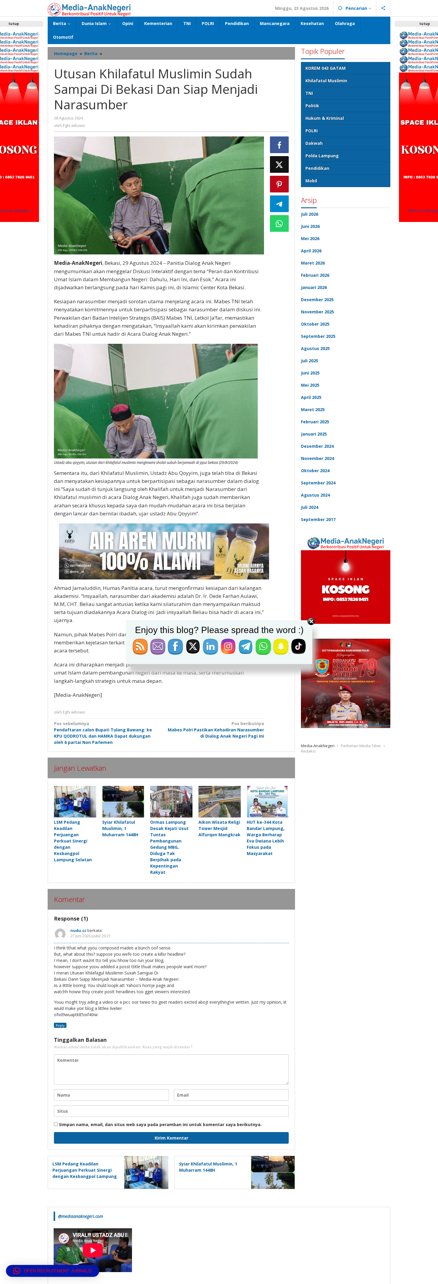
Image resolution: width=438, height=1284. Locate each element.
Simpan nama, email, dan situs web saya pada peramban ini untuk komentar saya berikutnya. (160, 1124)
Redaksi (308, 751)
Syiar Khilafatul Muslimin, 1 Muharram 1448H (120, 828)
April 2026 (311, 251)
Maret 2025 (313, 409)
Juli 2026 (309, 214)
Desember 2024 (317, 446)
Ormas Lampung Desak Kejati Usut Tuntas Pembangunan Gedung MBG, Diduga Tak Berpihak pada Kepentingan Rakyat (169, 847)
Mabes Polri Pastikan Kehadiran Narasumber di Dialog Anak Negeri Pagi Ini (216, 730)
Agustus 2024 (315, 495)
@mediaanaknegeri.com (80, 1216)
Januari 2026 (314, 287)
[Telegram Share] (279, 203)
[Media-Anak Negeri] (89, 9)
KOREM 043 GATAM (325, 68)
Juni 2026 (310, 226)
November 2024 (317, 458)
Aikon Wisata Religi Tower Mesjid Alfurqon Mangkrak (219, 828)
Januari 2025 (314, 434)
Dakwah (314, 143)
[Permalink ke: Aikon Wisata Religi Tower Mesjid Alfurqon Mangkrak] (219, 801)
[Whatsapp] (279, 223)
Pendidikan (317, 168)
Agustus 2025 (315, 348)
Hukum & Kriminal (324, 118)
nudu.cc (78, 930)
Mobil (311, 181)
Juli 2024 (309, 507)
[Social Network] (383, 8)
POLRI (311, 130)
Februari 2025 (315, 422)
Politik (312, 105)
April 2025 (311, 397)
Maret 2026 (313, 263)
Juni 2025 (310, 373)
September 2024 (318, 483)
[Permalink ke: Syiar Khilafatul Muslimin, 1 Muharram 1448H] (123, 801)
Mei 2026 (310, 238)
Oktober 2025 (315, 324)
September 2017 (318, 519)
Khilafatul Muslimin (326, 80)
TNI (309, 93)
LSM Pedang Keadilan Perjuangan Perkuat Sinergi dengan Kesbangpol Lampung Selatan (73, 840)
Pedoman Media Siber (361, 745)
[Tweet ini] (279, 164)
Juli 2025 (309, 360)
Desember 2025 (317, 299)
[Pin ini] (279, 184)
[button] (52, 1271)
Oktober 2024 (315, 470)
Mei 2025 (310, 385)
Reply (60, 1025)
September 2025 (318, 336)
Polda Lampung (322, 155)
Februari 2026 (315, 275)
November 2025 (317, 312)
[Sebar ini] (279, 144)
